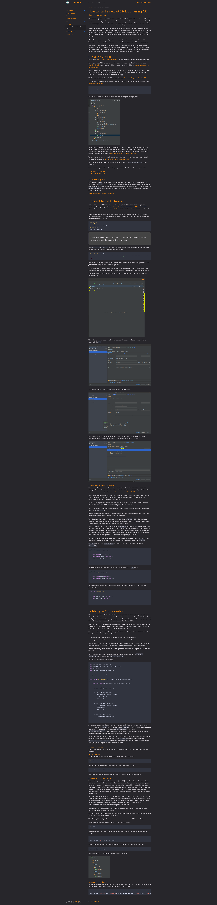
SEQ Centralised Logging (98, 174)
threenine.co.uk (96, 901)
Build (67, 21)
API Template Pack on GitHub (144, 2)
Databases (69, 16)
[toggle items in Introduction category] (84, 10)
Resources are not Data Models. (125, 492)
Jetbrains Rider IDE (94, 65)
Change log (69, 34)
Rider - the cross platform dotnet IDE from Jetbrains (130, 207)
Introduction (69, 10)
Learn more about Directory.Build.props (101, 194)
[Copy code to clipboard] (149, 87)
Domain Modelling (71, 18)
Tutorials (68, 24)
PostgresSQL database (98, 171)
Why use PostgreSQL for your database (123, 154)
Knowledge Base (70, 31)
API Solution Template (95, 83)
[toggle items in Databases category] (84, 16)
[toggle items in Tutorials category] (84, 24)
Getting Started (70, 13)
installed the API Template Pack (108, 60)
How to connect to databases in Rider (107, 209)
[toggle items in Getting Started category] (84, 13)
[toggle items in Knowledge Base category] (84, 31)
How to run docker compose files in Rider (117, 159)
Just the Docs (76, 901)
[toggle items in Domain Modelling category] (84, 18)
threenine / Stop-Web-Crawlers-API (135, 78)
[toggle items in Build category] (84, 21)
